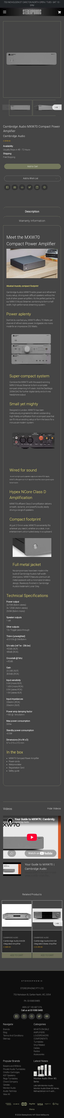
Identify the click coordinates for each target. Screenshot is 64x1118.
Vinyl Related (39, 1045)
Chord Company (10, 1082)
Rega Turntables (10, 1078)
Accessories (39, 1054)
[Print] (22, 187)
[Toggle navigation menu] (7, 12)
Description (32, 211)
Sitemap (6, 1038)
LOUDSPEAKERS (41, 1035)
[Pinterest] (44, 187)
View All (6, 1094)
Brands (6, 1029)
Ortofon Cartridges (11, 1072)
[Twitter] (29, 187)
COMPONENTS (40, 1038)
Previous (7, 107)
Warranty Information (32, 220)
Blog (5, 1032)
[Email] (14, 187)
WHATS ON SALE (41, 1029)
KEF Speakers (9, 1075)
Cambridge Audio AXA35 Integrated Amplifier (14, 942)
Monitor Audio (9, 1088)
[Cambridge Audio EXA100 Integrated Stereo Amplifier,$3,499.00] (47, 915)
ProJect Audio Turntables (14, 1069)
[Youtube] (46, 1016)
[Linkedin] (37, 187)
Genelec (6, 1085)
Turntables (38, 1042)
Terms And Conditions (13, 1035)
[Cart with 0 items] (55, 11)
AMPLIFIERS (39, 1032)
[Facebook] (7, 187)
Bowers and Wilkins (12, 1066)
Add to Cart (16, 955)
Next (57, 107)
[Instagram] (24, 1016)
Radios (37, 1051)
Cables (37, 1048)
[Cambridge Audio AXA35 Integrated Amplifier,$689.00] (17, 915)
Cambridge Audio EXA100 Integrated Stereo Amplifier (45, 942)
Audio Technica (10, 1091)
